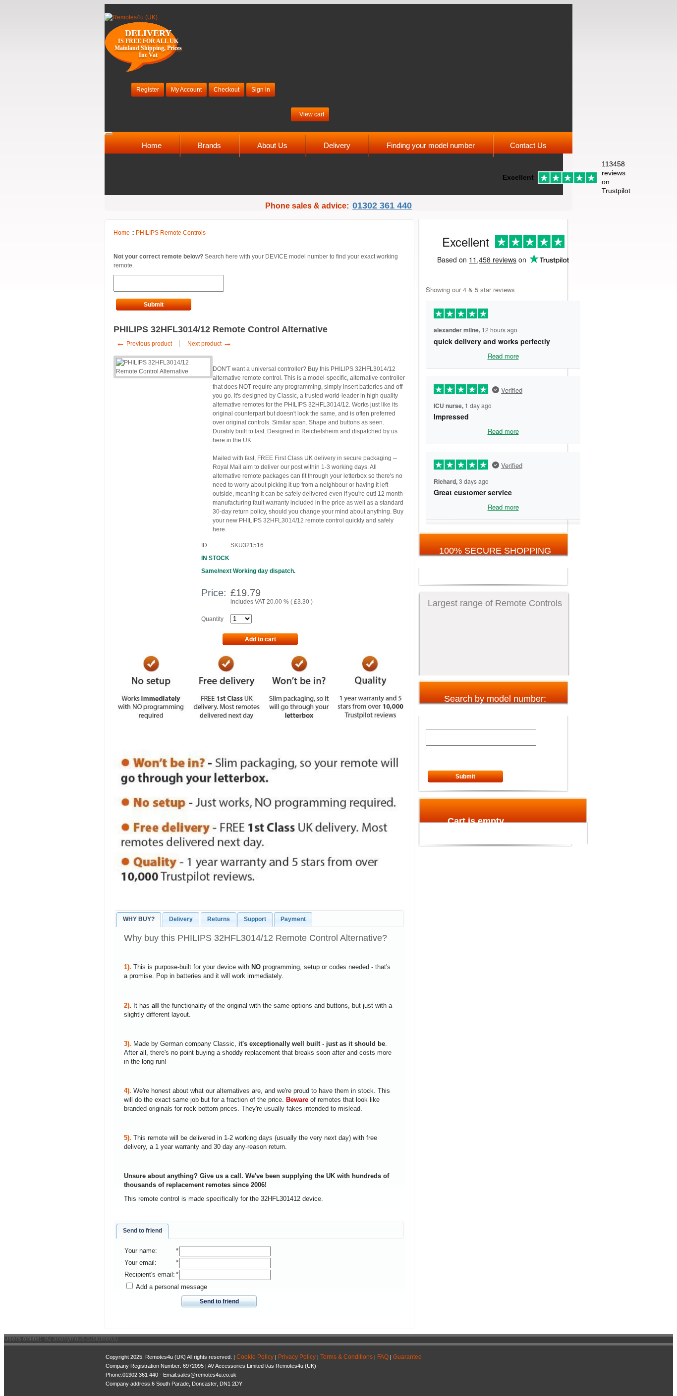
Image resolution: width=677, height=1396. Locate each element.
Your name (139, 1250)
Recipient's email (148, 1274)
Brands (209, 145)
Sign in (260, 89)
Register (147, 89)
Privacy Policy (297, 1356)
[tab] (138, 919)
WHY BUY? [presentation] (139, 919)
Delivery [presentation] (181, 919)
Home (152, 145)
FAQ (383, 1356)
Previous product (144, 343)
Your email (139, 1262)
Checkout (226, 89)
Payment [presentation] (293, 919)
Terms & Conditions (346, 1356)
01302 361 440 (382, 205)
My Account (186, 89)
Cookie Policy (255, 1356)
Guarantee (407, 1356)
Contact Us (528, 145)
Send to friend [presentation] (142, 1230)
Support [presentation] (255, 919)
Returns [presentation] (218, 919)
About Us (272, 145)
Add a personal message (170, 1287)
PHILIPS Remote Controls (171, 232)
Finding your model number (431, 145)
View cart (311, 114)
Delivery (337, 145)
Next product (209, 343)
